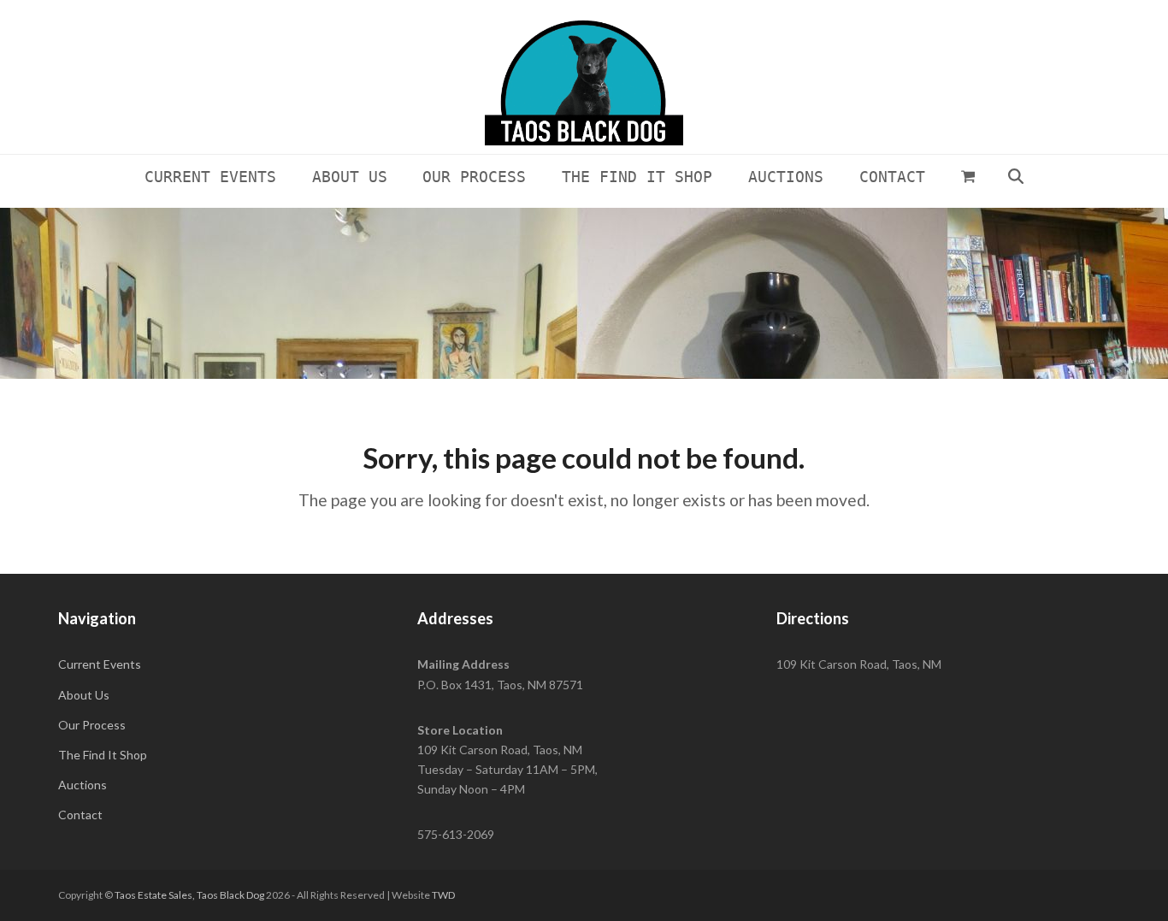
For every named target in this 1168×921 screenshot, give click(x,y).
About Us (83, 695)
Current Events (99, 664)
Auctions (82, 784)
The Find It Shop (102, 754)
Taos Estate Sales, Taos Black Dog (189, 895)
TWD (443, 895)
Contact (80, 814)
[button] (968, 176)
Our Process (92, 724)
